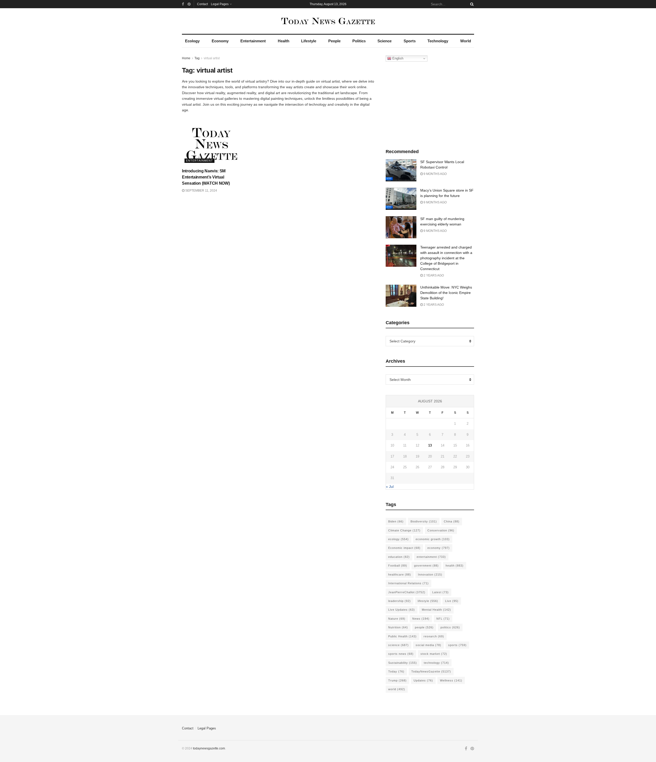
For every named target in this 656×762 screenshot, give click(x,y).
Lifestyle (308, 41)
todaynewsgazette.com (209, 748)
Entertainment (253, 41)
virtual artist (212, 58)
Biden (396, 521)
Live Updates (401, 609)
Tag (197, 58)
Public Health (402, 636)
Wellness (451, 680)
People (334, 41)
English (397, 58)
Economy (220, 41)
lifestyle (428, 600)
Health (283, 41)
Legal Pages (220, 4)
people (424, 627)
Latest (440, 592)
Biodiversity (424, 521)
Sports (410, 41)
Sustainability (402, 662)
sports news (401, 653)
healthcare (399, 574)
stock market (434, 653)
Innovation (430, 574)
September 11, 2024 (200, 190)
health (455, 565)
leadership (399, 600)
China (451, 521)
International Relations (408, 583)
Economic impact (404, 547)
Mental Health (436, 609)
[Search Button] (471, 4)
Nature (396, 618)
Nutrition (398, 627)
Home (186, 58)
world (396, 689)
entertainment (431, 556)
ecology (398, 539)
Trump (397, 680)
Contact (202, 4)
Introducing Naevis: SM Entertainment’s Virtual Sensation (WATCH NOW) (206, 177)
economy (438, 547)
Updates (423, 680)
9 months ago (435, 174)
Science (384, 41)
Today (396, 671)
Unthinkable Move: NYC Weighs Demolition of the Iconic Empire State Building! (446, 292)
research (434, 636)
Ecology (192, 41)
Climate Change (404, 530)
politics (450, 627)
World (465, 41)
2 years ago (433, 275)
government (426, 565)
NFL (443, 618)
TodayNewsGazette (431, 671)
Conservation (440, 530)
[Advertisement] (430, 104)
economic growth (433, 539)
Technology (437, 41)
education (399, 556)
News (420, 618)
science (398, 645)
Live (451, 600)
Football (397, 565)
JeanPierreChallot (406, 592)
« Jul (390, 486)
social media (428, 645)
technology (436, 662)
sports (457, 645)
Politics (359, 41)
